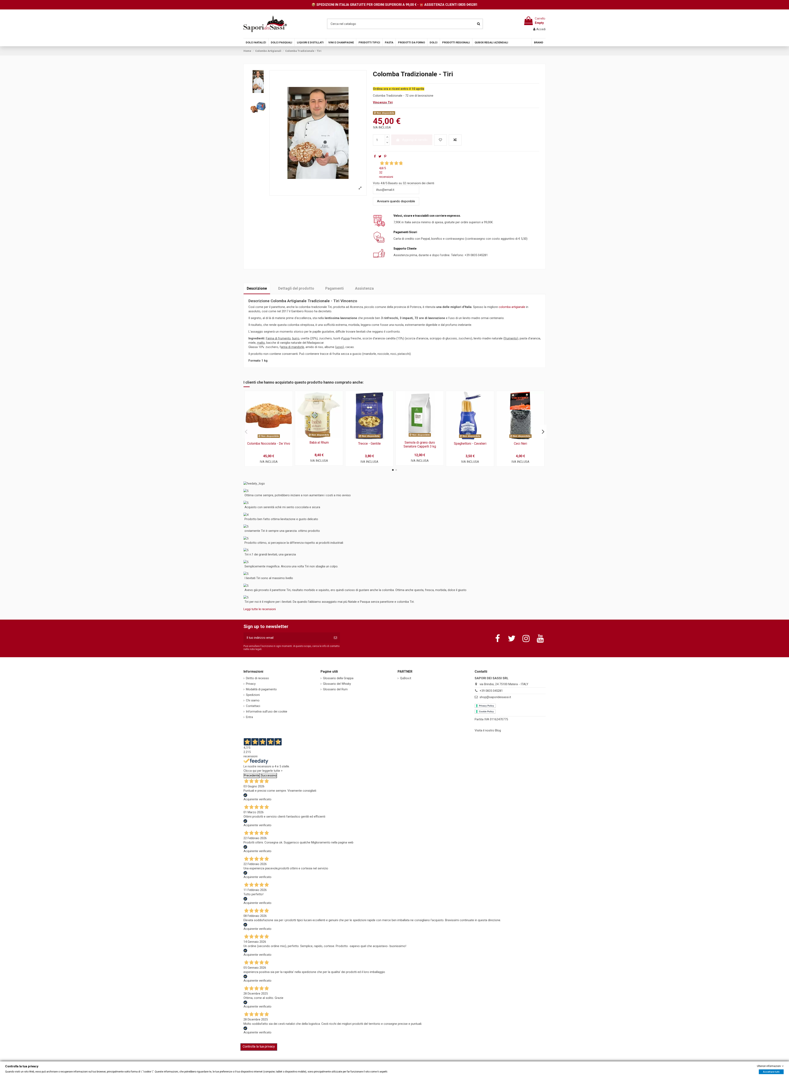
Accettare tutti (771, 1071)
